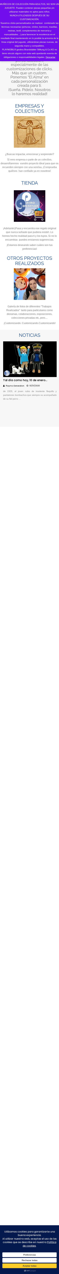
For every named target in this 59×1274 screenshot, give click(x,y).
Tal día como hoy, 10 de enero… (25, 380)
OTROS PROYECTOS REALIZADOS (29, 260)
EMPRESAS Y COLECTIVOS (29, 108)
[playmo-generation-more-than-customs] (29, 284)
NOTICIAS (29, 335)
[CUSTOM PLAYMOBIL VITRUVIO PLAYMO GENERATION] (29, 132)
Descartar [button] (50, 57)
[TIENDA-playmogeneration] (29, 206)
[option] (29, 374)
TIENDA (29, 183)
